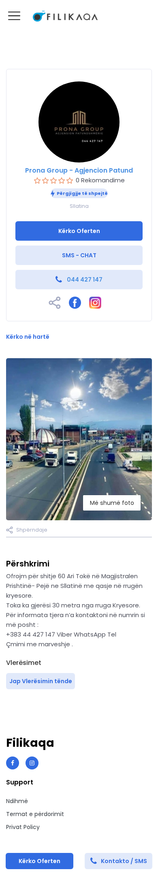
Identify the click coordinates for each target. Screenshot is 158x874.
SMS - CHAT (79, 255)
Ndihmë (17, 801)
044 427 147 (84, 280)
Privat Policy (23, 827)
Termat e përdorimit (35, 814)
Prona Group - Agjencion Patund (79, 170)
